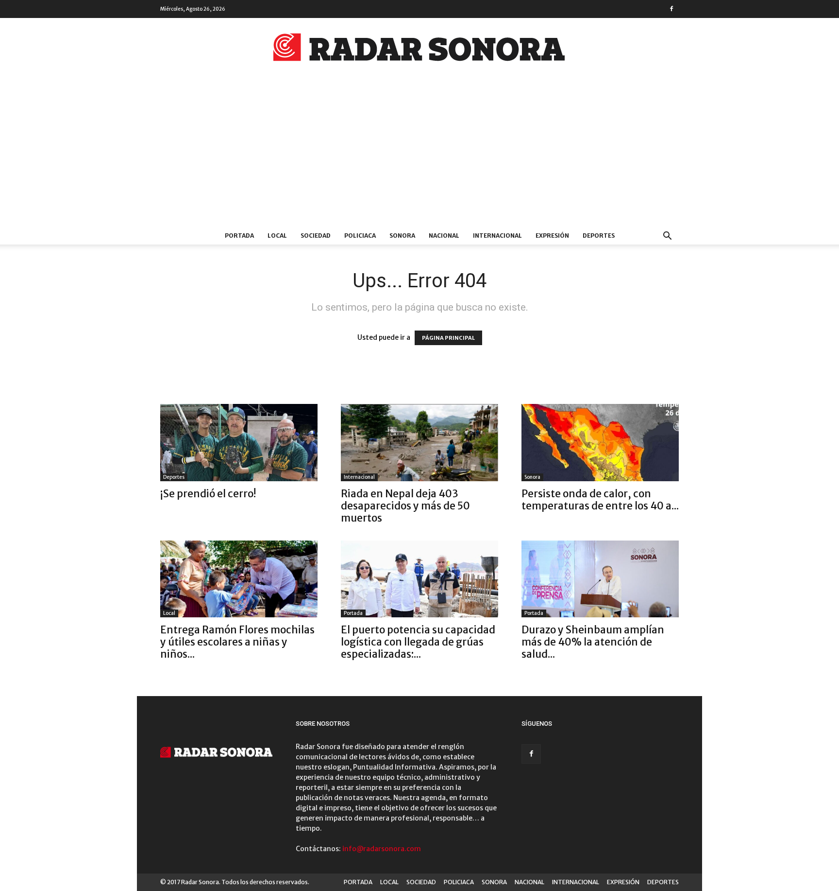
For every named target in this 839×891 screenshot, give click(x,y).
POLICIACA (360, 235)
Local (169, 613)
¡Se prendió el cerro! (208, 493)
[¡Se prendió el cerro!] (239, 442)
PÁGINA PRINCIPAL (448, 337)
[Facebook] (671, 8)
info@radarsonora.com (381, 848)
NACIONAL (444, 235)
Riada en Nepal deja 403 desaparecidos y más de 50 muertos (405, 505)
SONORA (402, 235)
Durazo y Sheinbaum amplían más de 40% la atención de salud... (592, 642)
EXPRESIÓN (552, 235)
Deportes (174, 477)
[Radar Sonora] (419, 50)
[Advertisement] (419, 154)
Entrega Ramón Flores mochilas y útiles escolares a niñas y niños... (237, 642)
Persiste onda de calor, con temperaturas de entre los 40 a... (600, 499)
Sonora (532, 477)
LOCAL (277, 235)
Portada (353, 613)
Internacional (359, 477)
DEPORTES (599, 235)
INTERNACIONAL (497, 235)
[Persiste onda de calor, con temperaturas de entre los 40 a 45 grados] (600, 442)
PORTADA (239, 235)
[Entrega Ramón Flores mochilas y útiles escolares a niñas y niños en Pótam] (239, 579)
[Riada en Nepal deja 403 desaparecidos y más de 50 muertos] (419, 442)
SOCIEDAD (316, 235)
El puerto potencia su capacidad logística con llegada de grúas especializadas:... (418, 642)
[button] (667, 237)
